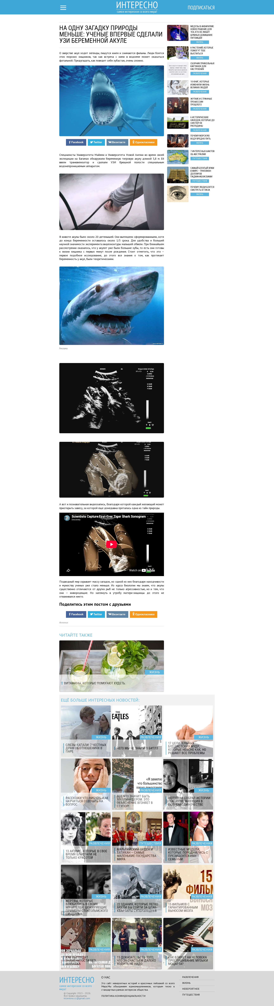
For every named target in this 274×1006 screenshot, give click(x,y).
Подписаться (201, 7)
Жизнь (186, 983)
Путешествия (191, 994)
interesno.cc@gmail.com (77, 998)
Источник (63, 622)
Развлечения (190, 977)
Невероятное (190, 988)
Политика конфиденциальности (123, 996)
